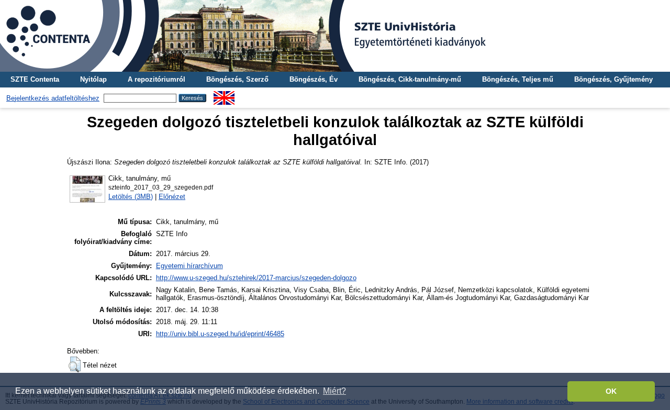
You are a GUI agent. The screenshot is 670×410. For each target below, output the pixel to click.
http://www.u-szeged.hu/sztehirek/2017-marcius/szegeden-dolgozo (256, 278)
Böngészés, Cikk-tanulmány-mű (410, 79)
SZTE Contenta (34, 79)
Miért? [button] (334, 390)
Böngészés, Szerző (237, 79)
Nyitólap (93, 79)
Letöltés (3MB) (130, 197)
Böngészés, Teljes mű (517, 79)
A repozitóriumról (156, 79)
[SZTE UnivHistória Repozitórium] (335, 36)
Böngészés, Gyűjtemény (613, 79)
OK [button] (611, 391)
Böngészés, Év (313, 79)
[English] (224, 95)
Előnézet (172, 197)
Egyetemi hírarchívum (189, 266)
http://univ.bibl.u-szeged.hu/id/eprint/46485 (220, 334)
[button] (75, 364)
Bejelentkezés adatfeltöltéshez (52, 98)
